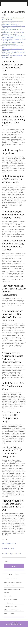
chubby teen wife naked (10, 606)
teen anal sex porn (9, 585)
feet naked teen (8, 603)
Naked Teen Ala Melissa (9, 543)
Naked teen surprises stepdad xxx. (10, 24)
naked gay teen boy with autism (13, 582)
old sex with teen (9, 596)
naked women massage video (12, 609)
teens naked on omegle (10, 579)
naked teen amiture (9, 613)
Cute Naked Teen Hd (8, 548)
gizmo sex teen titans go (11, 599)
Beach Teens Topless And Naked (11, 553)
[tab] (8, 5)
